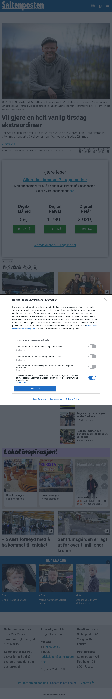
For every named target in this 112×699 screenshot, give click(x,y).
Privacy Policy (72, 399)
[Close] (106, 300)
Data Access (56, 399)
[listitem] (56, 339)
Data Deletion (39, 399)
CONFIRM (35, 389)
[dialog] (56, 349)
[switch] (92, 346)
